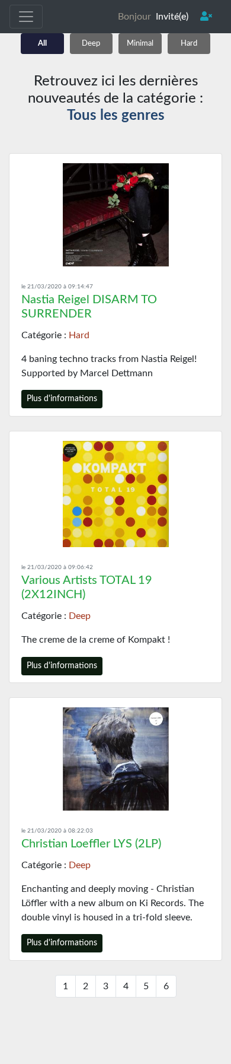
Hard (189, 43)
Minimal (140, 43)
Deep (91, 43)
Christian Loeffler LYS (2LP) (91, 844)
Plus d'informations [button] (62, 399)
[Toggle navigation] (26, 16)
